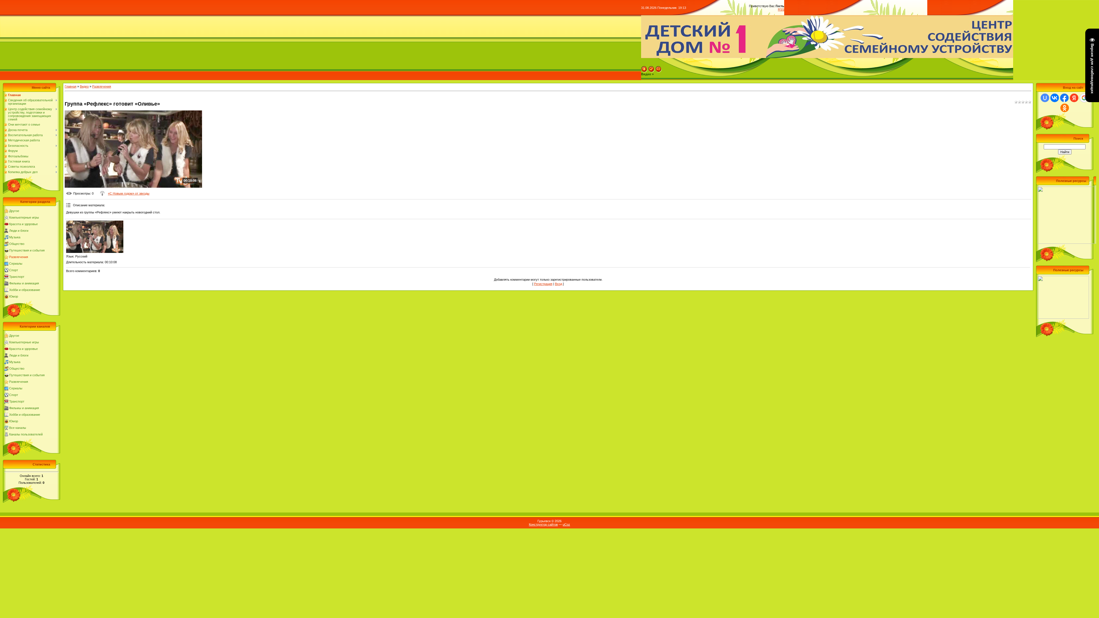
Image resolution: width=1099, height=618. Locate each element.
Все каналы (17, 427)
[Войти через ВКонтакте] (1054, 98)
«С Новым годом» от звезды (128, 193)
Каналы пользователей (26, 434)
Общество (16, 243)
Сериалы (15, 263)
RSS (781, 9)
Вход (558, 284)
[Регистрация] (651, 68)
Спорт (13, 270)
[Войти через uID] (1045, 98)
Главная (70, 86)
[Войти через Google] (1084, 97)
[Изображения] (94, 237)
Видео (84, 86)
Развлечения (18, 257)
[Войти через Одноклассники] (1064, 108)
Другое (14, 211)
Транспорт (16, 276)
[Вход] (658, 68)
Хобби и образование (24, 290)
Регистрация (543, 284)
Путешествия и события (27, 250)
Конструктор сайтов (543, 524)
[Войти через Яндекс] (1074, 98)
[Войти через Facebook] (1064, 98)
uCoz (566, 524)
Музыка (14, 237)
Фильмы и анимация (24, 283)
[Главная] (644, 68)
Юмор (13, 296)
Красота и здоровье (23, 224)
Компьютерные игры (24, 217)
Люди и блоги (18, 230)
